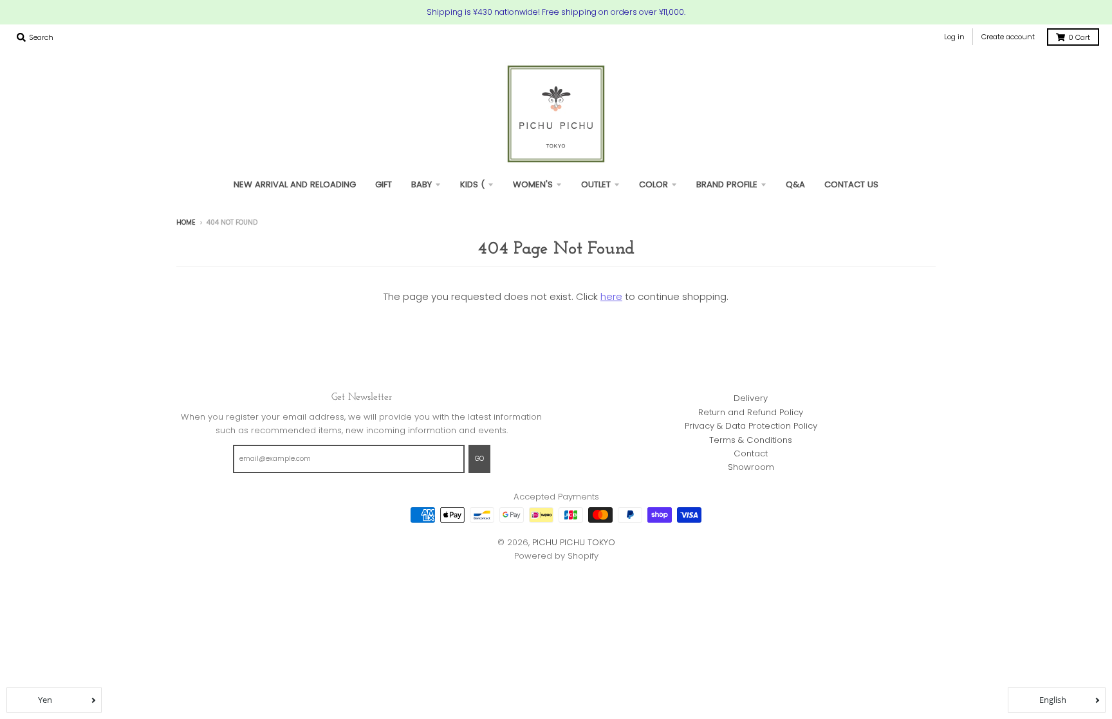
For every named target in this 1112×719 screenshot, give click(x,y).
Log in (954, 37)
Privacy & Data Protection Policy (751, 426)
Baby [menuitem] (421, 184)
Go (479, 458)
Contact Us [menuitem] (851, 184)
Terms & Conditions (750, 440)
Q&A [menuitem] (795, 184)
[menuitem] (383, 184)
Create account (1008, 37)
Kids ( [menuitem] (472, 184)
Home (186, 222)
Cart (1079, 37)
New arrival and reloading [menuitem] (295, 184)
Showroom (751, 467)
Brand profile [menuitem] (726, 184)
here (611, 296)
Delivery (751, 398)
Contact (751, 453)
